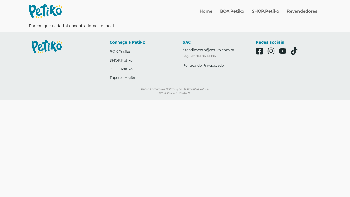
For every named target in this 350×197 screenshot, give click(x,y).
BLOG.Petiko (121, 69)
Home (206, 11)
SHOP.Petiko (265, 11)
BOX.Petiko (232, 11)
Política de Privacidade (203, 65)
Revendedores (302, 11)
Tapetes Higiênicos (126, 77)
